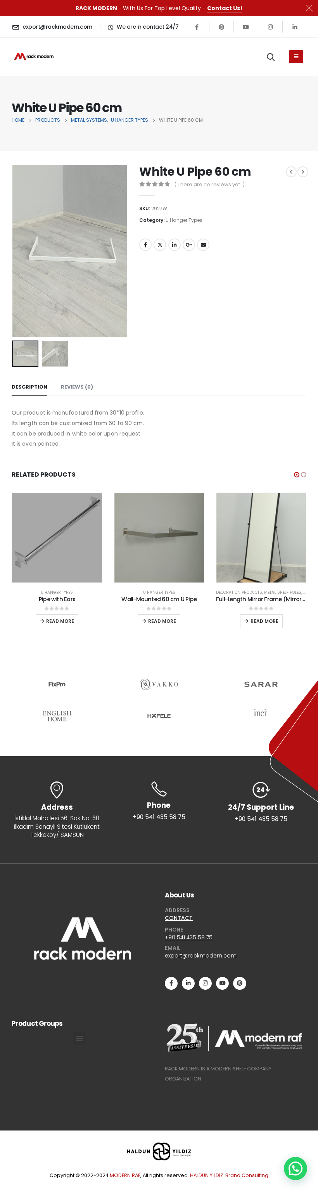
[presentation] (21, 251)
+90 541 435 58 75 (189, 937)
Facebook (145, 245)
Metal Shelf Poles (282, 592)
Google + (189, 245)
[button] (296, 474)
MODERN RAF (125, 1175)
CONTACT (179, 918)
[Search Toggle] (271, 57)
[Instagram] (270, 26)
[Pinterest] (221, 26)
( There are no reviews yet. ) (209, 184)
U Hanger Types (184, 220)
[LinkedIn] (294, 26)
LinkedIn (174, 245)
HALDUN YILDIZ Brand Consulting (229, 1175)
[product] (57, 538)
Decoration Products (239, 592)
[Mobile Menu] (296, 56)
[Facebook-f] (171, 983)
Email (203, 245)
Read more (60, 621)
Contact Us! (224, 8)
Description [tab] (29, 387)
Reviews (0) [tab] (77, 387)
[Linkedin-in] (188, 983)
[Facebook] (197, 26)
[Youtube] (245, 26)
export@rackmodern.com (201, 955)
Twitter (160, 245)
